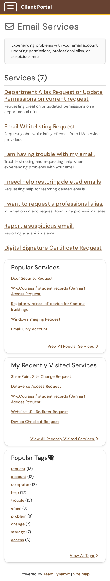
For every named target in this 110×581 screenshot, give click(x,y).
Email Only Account (29, 329)
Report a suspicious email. (39, 225)
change (18, 524)
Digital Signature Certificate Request (53, 247)
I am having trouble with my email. (49, 154)
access (17, 539)
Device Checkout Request (35, 421)
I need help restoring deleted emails (52, 181)
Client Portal (36, 7)
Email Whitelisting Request (39, 126)
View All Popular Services (71, 346)
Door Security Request (32, 278)
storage (18, 531)
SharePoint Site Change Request (41, 376)
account (18, 476)
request (18, 468)
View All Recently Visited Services (62, 438)
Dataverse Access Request (36, 386)
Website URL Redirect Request (39, 411)
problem (19, 516)
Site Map (81, 573)
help (15, 492)
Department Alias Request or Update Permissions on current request (53, 95)
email (16, 508)
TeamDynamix (56, 573)
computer (20, 484)
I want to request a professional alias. (53, 203)
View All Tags (82, 555)
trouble (17, 500)
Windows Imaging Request (35, 319)
